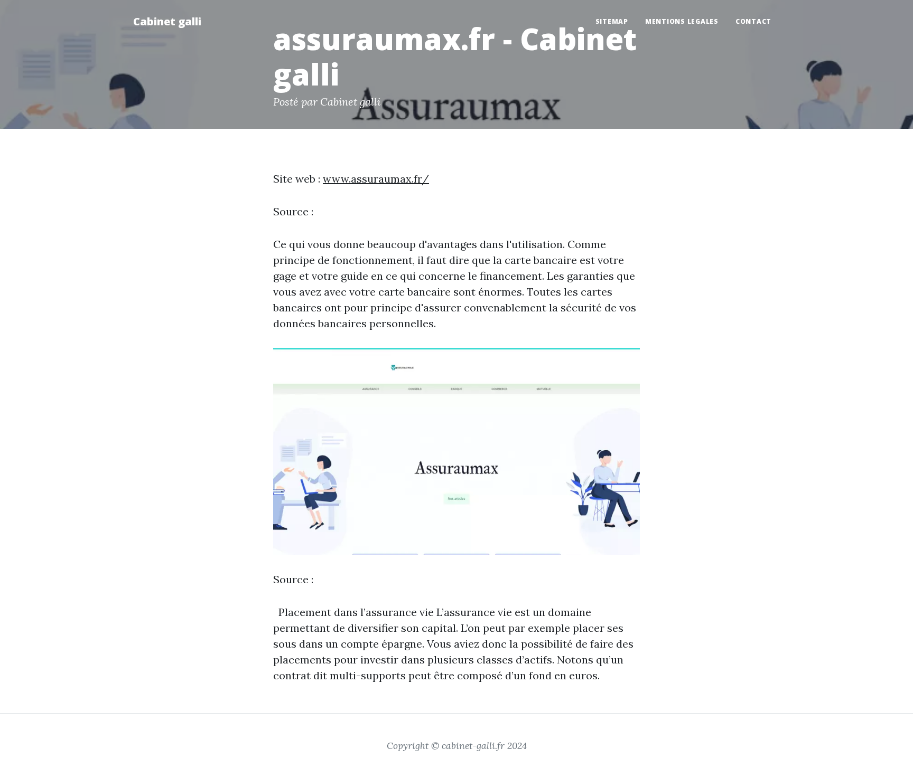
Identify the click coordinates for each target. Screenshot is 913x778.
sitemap (611, 21)
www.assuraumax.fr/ (376, 178)
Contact (753, 21)
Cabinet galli (167, 21)
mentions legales (682, 21)
